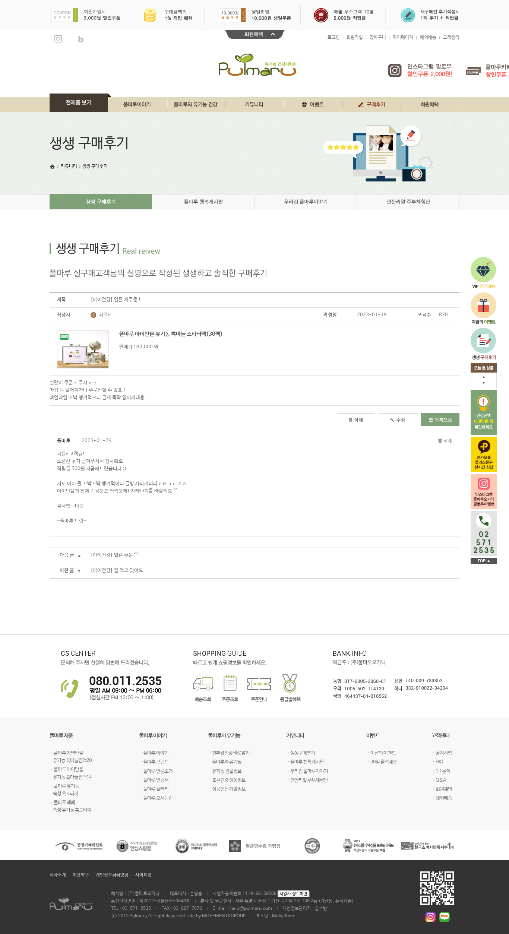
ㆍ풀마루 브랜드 (153, 762)
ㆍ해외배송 (441, 798)
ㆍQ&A (438, 780)
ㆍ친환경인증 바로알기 (229, 753)
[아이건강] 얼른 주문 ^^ (115, 555)
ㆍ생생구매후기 (300, 753)
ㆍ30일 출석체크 (381, 762)
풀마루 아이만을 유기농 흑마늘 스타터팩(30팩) (171, 334)
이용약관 (81, 875)
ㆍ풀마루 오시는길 (156, 798)
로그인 (334, 37)
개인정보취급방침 (112, 875)
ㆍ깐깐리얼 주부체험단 (307, 780)
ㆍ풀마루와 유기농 (224, 762)
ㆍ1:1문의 (440, 771)
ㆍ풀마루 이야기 (153, 753)
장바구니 (378, 37)
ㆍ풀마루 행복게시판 (305, 762)
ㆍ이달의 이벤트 (381, 753)
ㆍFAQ (437, 762)
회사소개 (58, 875)
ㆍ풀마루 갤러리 (153, 789)
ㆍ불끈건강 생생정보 (227, 780)
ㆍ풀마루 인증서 (153, 780)
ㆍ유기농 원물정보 (224, 771)
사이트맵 (143, 875)
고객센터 (451, 37)
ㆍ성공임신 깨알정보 (227, 789)
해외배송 (428, 37)
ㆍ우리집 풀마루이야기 (307, 771)
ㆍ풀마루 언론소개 (156, 771)
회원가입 (355, 37)
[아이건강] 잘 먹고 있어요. (118, 570)
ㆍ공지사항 (441, 753)
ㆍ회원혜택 (441, 789)
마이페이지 (403, 37)
